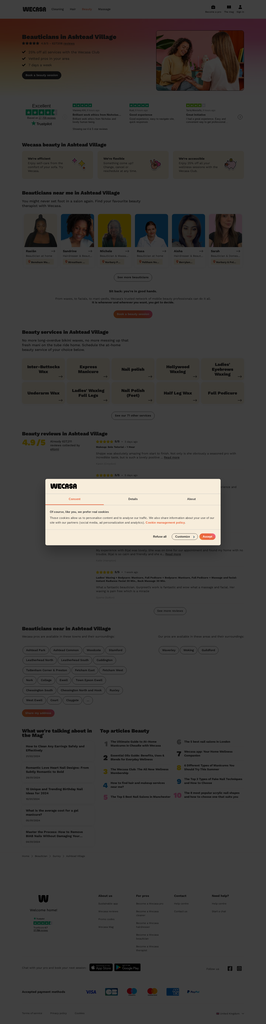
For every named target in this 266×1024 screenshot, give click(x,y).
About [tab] (191, 499)
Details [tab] (133, 499)
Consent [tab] (74, 499)
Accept (207, 536)
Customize (182, 536)
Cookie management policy (165, 522)
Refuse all (159, 536)
